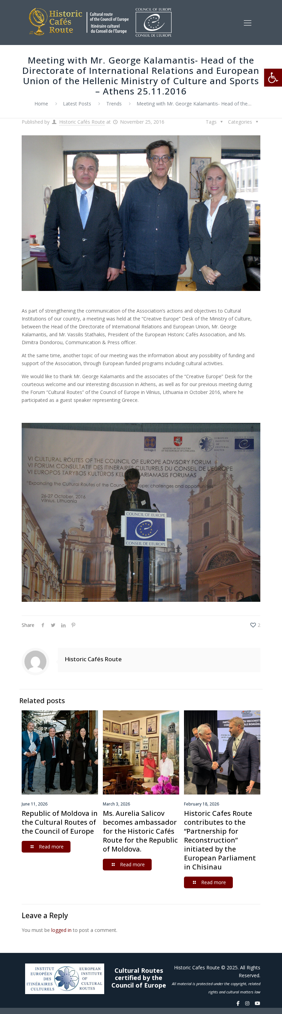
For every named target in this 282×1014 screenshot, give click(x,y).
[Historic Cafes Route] (100, 22)
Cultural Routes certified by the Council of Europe (138, 978)
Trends (114, 103)
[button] (273, 78)
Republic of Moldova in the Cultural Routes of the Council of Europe (60, 822)
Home (41, 103)
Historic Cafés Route (82, 122)
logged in (61, 930)
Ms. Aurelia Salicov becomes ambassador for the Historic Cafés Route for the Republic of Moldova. (140, 831)
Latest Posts (77, 103)
